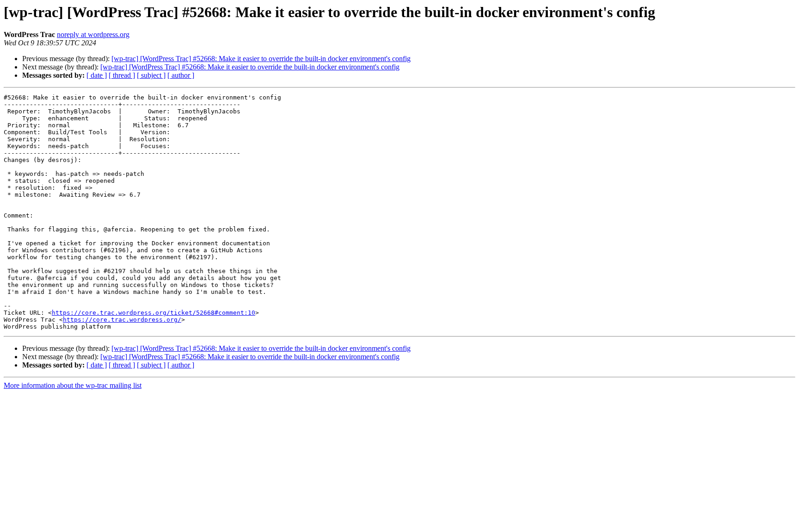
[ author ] (180, 75)
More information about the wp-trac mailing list (72, 385)
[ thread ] (122, 75)
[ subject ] (151, 75)
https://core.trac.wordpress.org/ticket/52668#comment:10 (153, 312)
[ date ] (96, 75)
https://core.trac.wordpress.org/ (122, 319)
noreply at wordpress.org (93, 34)
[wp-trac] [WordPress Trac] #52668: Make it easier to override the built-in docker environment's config (261, 58)
